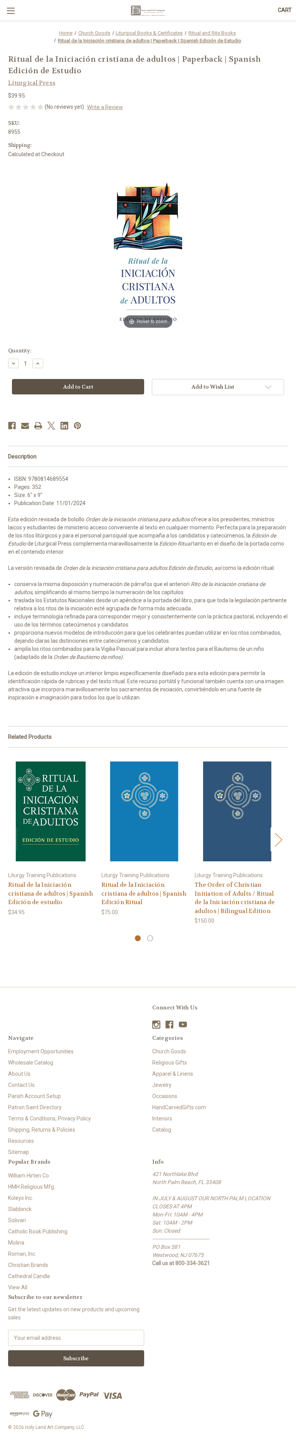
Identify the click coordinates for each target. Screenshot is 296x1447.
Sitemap (18, 1152)
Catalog (161, 1130)
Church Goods (169, 1051)
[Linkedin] (64, 425)
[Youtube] (183, 1025)
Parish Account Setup (34, 1096)
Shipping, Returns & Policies (41, 1130)
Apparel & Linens (172, 1074)
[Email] (25, 425)
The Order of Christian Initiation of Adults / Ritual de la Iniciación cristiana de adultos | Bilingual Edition (235, 898)
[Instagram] (156, 1025)
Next (278, 839)
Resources (21, 1141)
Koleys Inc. (20, 1198)
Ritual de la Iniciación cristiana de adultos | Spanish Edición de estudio (50, 893)
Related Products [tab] (30, 736)
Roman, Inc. (22, 1254)
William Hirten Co (28, 1175)
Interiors (162, 1118)
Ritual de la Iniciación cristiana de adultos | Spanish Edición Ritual (144, 893)
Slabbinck (20, 1209)
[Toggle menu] (10, 10)
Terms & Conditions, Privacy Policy (49, 1118)
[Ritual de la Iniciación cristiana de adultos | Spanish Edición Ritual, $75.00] (144, 811)
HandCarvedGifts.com (179, 1107)
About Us (19, 1074)
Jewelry (162, 1085)
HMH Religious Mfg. (31, 1187)
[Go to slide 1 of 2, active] (138, 938)
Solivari (17, 1220)
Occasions (164, 1096)
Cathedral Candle (29, 1276)
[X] (51, 425)
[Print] (38, 425)
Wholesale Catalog (30, 1063)
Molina (16, 1243)
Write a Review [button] (105, 107)
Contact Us (21, 1085)
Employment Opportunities (41, 1051)
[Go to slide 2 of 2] (150, 938)
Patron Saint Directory (35, 1107)
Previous (10, 839)
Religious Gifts (169, 1063)
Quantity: (19, 350)
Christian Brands (28, 1265)
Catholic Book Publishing (37, 1231)
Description (22, 456)
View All (17, 1287)
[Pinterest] (77, 425)
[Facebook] (12, 425)
